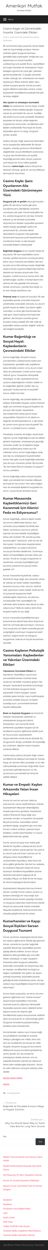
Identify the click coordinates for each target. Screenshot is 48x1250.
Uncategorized (13, 1093)
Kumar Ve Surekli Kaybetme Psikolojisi (21, 1180)
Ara (4, 1136)
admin (36, 37)
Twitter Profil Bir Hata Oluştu (16, 1226)
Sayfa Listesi (9, 1217)
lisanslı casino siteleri (12, 1078)
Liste (5, 1213)
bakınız (6, 1084)
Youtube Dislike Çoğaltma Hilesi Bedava (22, 1231)
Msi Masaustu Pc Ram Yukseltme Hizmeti (22, 1175)
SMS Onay (8, 1222)
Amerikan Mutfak (24, 6)
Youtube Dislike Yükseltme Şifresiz (19, 1235)
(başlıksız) (7, 1200)
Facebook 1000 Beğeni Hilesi (16, 1208)
